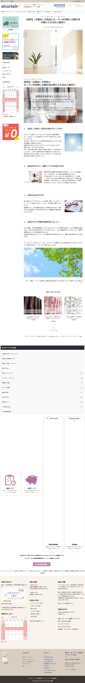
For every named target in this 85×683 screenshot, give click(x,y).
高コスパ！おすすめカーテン (28, 661)
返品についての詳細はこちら (65, 603)
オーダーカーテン (67, 336)
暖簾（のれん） (32, 11)
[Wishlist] (69, 6)
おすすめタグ (48, 11)
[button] (83, 1)
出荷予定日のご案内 (48, 657)
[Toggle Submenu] (81, 373)
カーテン (75, 336)
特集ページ (39, 11)
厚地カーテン (6, 68)
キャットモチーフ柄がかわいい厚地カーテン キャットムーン (53, 318)
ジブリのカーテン (26, 663)
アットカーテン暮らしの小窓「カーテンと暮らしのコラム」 (53, 16)
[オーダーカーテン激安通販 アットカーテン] (11, 6)
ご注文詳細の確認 (77, 1)
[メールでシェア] (56, 330)
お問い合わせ (47, 668)
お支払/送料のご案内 (48, 659)
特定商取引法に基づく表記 (50, 663)
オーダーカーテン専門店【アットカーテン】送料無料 (42, 678)
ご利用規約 (46, 666)
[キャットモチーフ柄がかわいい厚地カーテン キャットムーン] (53, 305)
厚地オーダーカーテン (6, 11)
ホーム (2, 571)
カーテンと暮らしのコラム (50, 670)
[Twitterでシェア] (53, 330)
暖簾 (23, 666)
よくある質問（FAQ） (49, 661)
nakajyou (60, 27)
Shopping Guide (58, 11)
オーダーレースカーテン (20, 11)
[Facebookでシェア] (50, 330)
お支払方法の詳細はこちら (36, 621)
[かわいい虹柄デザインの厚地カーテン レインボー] (74, 305)
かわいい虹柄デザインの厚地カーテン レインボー (73, 317)
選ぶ (3, 77)
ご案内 (80, 336)
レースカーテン (7, 71)
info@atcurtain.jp (69, 666)
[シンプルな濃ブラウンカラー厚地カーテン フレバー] (33, 305)
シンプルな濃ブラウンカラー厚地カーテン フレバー (32, 317)
